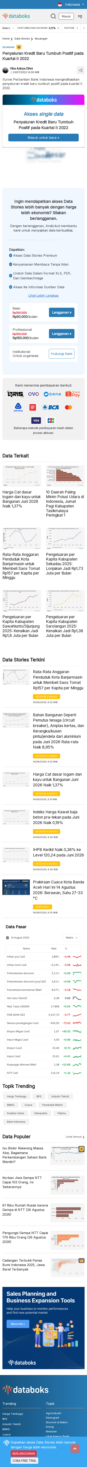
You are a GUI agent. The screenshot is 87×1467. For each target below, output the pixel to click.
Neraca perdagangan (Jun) (23, 1023)
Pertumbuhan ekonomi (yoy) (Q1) (26, 981)
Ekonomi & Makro (46, 696)
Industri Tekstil (60, 1096)
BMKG (10, 1104)
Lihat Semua (74, 1136)
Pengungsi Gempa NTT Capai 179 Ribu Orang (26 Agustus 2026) (25, 1237)
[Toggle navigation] (80, 16)
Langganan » (61, 312)
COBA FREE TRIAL (24, 1460)
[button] (71, 4)
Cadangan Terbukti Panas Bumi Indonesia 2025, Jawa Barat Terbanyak (23, 1265)
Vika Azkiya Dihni (21, 68)
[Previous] (77, 28)
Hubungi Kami (61, 354)
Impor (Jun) (13, 1056)
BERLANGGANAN (24, 1453)
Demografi (42, 906)
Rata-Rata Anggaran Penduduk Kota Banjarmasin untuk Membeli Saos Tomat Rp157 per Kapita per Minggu (58, 679)
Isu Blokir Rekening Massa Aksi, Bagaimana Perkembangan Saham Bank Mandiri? (24, 1155)
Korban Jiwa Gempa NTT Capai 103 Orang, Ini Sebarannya (22, 1182)
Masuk (66, 16)
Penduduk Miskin (52, 1104)
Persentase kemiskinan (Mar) (24, 989)
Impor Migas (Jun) (17, 1039)
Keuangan (41, 38)
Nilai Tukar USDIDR (18, 1006)
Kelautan (51, 1431)
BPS (39, 1096)
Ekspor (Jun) (14, 1048)
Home (6, 38)
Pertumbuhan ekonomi (20, 973)
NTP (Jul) (12, 1072)
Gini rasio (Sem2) (17, 998)
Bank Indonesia (16, 1121)
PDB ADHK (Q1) (16, 1014)
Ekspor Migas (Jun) (18, 1031)
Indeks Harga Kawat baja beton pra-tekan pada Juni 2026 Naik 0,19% (56, 817)
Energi (50, 1426)
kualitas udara (15, 1113)
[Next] (84, 28)
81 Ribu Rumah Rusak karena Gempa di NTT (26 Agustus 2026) (25, 1209)
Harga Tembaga (16, 1096)
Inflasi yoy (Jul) (16, 956)
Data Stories (22, 38)
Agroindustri (53, 1413)
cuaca (28, 1104)
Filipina (61, 1113)
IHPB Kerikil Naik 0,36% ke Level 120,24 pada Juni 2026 (58, 852)
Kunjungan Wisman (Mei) (21, 1064)
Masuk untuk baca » (43, 138)
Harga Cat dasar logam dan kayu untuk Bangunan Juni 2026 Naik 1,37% (57, 779)
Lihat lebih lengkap (43, 296)
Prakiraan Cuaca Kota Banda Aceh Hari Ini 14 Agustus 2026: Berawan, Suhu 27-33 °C (58, 890)
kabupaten (40, 1113)
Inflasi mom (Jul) (17, 964)
